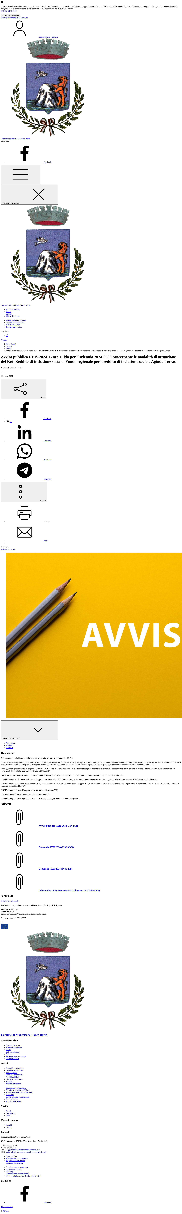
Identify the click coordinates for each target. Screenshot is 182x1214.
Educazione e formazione (16, 1088)
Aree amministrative (14, 1047)
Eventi (8, 1127)
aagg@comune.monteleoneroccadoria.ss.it (23, 1150)
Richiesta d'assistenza (14, 1163)
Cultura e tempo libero (14, 1070)
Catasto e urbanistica (14, 1079)
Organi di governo (13, 1045)
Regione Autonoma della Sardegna (14, 18)
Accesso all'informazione (16, 320)
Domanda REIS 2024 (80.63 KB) (55, 868)
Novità (8, 346)
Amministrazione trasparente (17, 1167)
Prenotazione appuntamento (17, 1158)
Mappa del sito (7, 1207)
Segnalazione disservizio (15, 1161)
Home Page (10, 344)
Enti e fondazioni (12, 1052)
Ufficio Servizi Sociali (9, 901)
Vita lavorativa (11, 1073)
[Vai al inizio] (2, 922)
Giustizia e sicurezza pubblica (17, 1090)
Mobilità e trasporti (13, 1084)
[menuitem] (28, 419)
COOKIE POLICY (8, 11)
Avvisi (8, 349)
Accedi (4, 340)
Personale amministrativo (16, 1056)
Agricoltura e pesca (13, 1101)
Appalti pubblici (12, 1077)
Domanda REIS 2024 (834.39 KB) (56, 847)
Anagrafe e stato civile (14, 1068)
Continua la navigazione (10, 15)
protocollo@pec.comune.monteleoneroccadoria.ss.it (26, 1152)
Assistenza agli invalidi (15, 322)
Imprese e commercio (14, 1075)
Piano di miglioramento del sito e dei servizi (23, 1176)
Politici (8, 1054)
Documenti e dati (12, 1059)
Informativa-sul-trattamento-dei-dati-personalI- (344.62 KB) (69, 890)
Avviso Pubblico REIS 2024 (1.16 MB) (58, 825)
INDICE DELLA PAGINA (11, 739)
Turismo (9, 1081)
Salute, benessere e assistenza (17, 1097)
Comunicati (10, 1113)
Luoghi (9, 1125)
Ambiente (10, 1095)
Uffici (8, 1050)
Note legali (10, 1172)
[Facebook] (7, 336)
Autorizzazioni (11, 1099)
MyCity (6, 1211)
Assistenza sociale (13, 325)
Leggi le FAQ (11, 1156)
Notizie (9, 1111)
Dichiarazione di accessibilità (17, 1174)
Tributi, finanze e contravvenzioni (19, 1092)
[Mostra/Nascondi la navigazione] (20, 175)
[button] (12, 309)
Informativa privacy (13, 1169)
